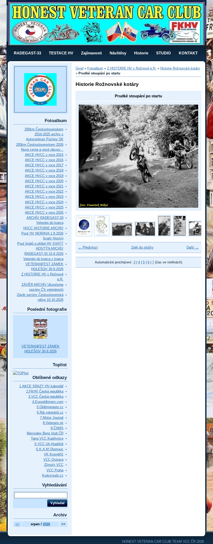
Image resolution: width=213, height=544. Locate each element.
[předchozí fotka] (87, 156)
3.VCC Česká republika (45, 396)
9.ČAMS (57, 428)
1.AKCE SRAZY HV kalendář (41, 386)
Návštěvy (118, 53)
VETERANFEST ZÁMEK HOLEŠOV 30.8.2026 (40, 348)
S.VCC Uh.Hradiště (48, 444)
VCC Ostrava (53, 459)
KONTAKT (188, 53)
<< (17, 524)
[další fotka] (190, 156)
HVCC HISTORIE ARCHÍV (43, 228)
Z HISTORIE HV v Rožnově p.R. (131, 68)
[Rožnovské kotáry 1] (179, 236)
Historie (141, 53)
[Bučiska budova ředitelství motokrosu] (122, 236)
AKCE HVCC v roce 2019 (44, 176)
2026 (46, 524)
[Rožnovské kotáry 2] (199, 236)
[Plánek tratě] (102, 236)
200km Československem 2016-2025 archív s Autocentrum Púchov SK (43, 134)
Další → (193, 247)
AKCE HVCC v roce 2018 (44, 170)
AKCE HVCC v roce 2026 (44, 212)
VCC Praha (54, 470)
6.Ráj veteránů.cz (50, 412)
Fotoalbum (95, 68)
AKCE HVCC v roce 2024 (44, 202)
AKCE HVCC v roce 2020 (44, 181)
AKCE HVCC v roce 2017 (44, 165)
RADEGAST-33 (27, 53)
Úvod (79, 68)
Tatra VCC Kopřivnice (47, 438)
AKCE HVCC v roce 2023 (44, 197)
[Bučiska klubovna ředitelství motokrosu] (145, 236)
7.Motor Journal (51, 418)
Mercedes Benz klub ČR (45, 433)
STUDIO (163, 53)
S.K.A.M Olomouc (49, 449)
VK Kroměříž (53, 454)
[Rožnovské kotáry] (164, 236)
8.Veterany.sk (53, 423)
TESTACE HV (61, 53)
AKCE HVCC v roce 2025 (44, 207)
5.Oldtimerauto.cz (50, 407)
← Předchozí (88, 247)
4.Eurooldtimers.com (47, 402)
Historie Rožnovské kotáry (180, 68)
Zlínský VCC (53, 465)
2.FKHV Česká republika (44, 391)
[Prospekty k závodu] (84, 236)
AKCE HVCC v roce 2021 (44, 186)
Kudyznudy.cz (52, 475)
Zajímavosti (91, 53)
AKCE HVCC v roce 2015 (44, 155)
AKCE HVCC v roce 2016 (44, 160)
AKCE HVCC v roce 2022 (44, 191)
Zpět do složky (142, 247)
